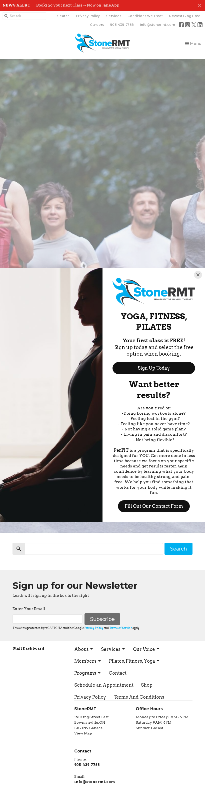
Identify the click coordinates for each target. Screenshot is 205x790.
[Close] (198, 275)
